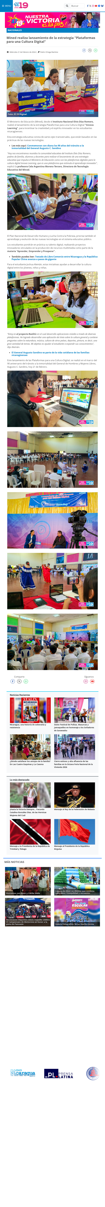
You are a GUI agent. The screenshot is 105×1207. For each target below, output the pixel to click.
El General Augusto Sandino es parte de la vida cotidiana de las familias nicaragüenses (50, 354)
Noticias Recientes (20, 694)
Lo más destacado (19, 779)
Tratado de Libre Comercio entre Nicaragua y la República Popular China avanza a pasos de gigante (55, 258)
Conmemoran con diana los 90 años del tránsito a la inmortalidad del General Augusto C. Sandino (48, 147)
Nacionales (15, 30)
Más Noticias (14, 862)
